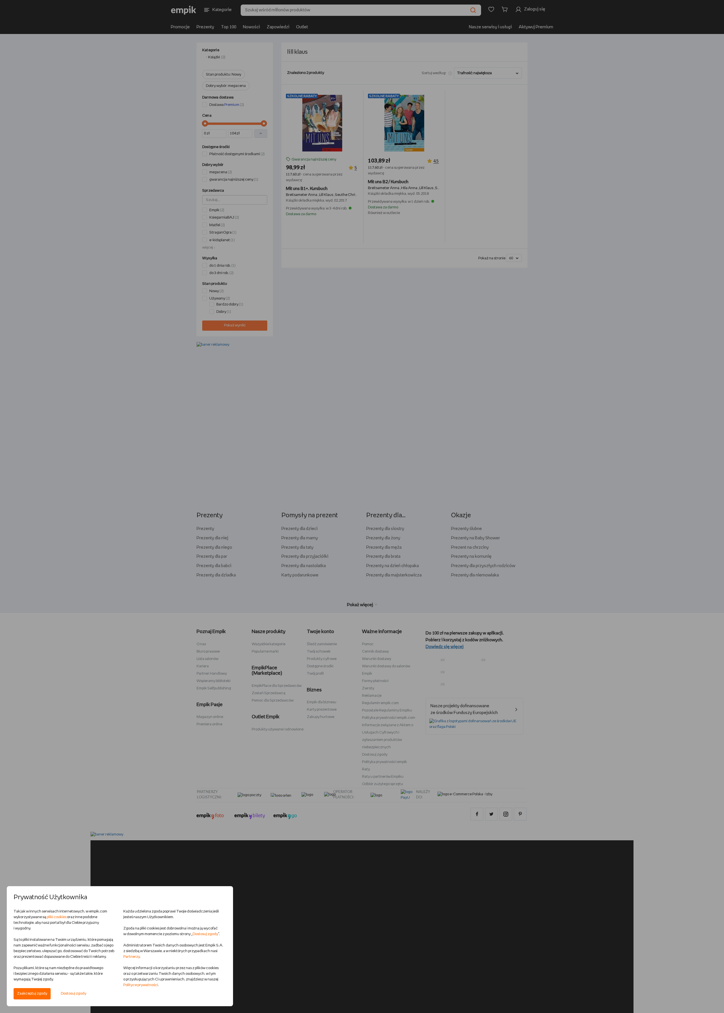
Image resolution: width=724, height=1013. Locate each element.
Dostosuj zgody (73, 993)
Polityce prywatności (140, 985)
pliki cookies (56, 917)
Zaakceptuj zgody (32, 993)
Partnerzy (131, 957)
